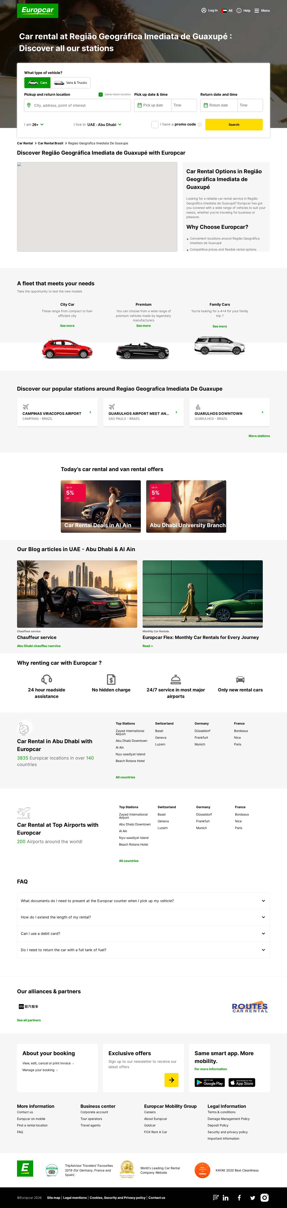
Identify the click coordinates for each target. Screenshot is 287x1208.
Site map (53, 1197)
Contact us (156, 1197)
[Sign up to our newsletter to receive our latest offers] (171, 1080)
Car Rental (25, 143)
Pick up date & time (151, 94)
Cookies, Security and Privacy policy (118, 1197)
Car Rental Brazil (50, 143)
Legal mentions (75, 1197)
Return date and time (218, 94)
